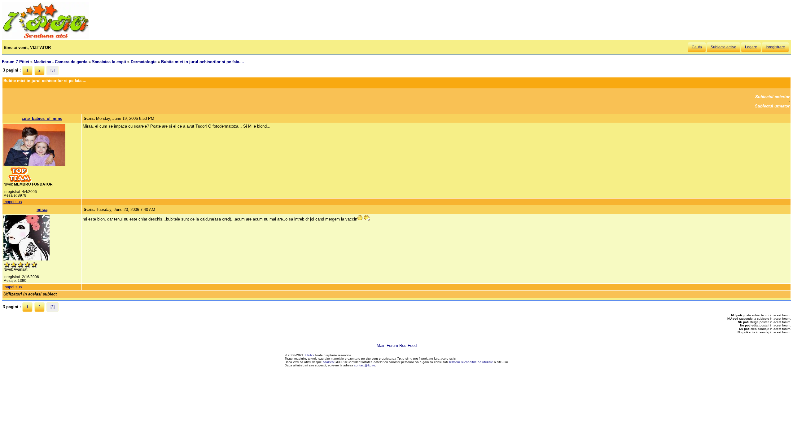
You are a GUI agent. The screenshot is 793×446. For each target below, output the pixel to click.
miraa (42, 209)
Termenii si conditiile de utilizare (471, 362)
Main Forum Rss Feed (397, 345)
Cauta (697, 47)
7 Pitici (309, 355)
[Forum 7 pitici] (45, 37)
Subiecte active (723, 47)
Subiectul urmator (772, 106)
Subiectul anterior (772, 96)
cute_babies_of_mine (42, 118)
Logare (751, 47)
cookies (328, 362)
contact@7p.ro (364, 365)
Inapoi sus (12, 201)
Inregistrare (775, 47)
